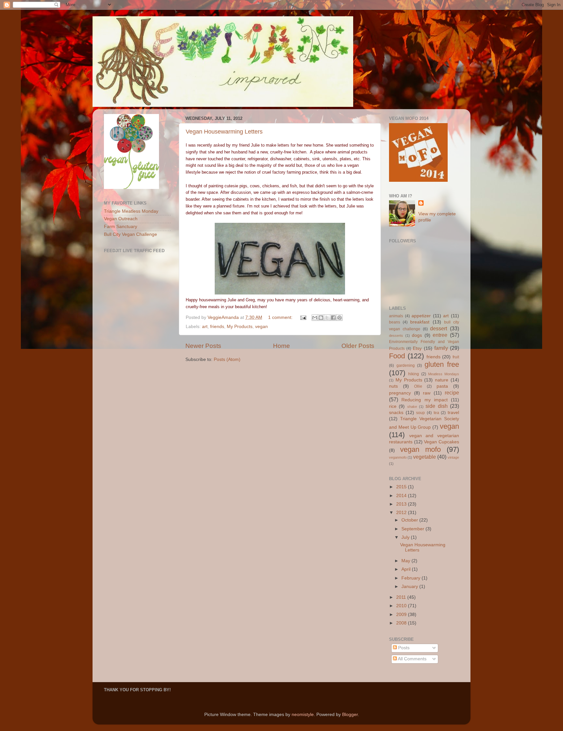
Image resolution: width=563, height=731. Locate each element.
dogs (417, 335)
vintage (453, 457)
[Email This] (314, 317)
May (406, 560)
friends (217, 326)
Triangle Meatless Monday (131, 211)
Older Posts (357, 345)
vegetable (424, 457)
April (406, 569)
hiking (413, 374)
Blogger (350, 714)
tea (436, 412)
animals (396, 316)
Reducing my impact (424, 399)
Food (397, 356)
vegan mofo (420, 449)
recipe (452, 392)
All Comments (411, 658)
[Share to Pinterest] (339, 317)
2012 (402, 512)
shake (412, 406)
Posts (403, 647)
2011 (401, 597)
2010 (402, 605)
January (410, 586)
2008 (402, 623)
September (413, 528)
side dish (436, 406)
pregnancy (400, 393)
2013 (402, 504)
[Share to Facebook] (333, 317)
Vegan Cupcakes (441, 441)
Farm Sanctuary (120, 226)
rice (393, 406)
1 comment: (281, 317)
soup (420, 412)
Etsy (417, 348)
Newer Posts (203, 345)
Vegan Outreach (120, 218)
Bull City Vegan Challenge (130, 234)
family (441, 348)
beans (394, 322)
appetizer (421, 315)
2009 (402, 614)
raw (426, 393)
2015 (402, 486)
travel (453, 412)
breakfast (419, 322)
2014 (402, 495)
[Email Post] (303, 317)
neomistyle (303, 714)
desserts (396, 335)
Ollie (418, 386)
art (205, 326)
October (410, 520)
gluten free (442, 364)
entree (440, 335)
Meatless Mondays (443, 374)
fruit (456, 357)
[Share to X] (327, 317)
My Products (240, 326)
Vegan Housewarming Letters (224, 131)
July (406, 537)
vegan (261, 326)
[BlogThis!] (321, 317)
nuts (393, 386)
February (411, 578)
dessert (438, 328)
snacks (396, 412)
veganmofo (398, 457)
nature (441, 380)
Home (281, 345)
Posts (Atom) (227, 359)
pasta (442, 386)
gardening (406, 365)
